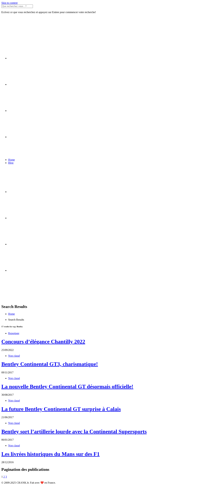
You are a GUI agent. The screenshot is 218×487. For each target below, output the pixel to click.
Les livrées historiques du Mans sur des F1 (50, 454)
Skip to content (9, 2)
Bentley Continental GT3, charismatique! (49, 364)
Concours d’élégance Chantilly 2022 (43, 341)
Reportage (13, 333)
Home (11, 159)
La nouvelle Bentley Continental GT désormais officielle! (67, 386)
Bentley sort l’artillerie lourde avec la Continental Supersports (74, 431)
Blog (10, 162)
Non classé (14, 355)
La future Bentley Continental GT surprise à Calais (61, 409)
